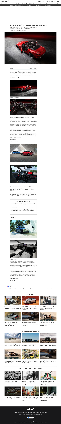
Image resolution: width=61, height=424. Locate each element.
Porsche (16, 134)
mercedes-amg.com (13, 139)
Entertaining (51, 3)
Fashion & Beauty (31, 3)
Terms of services (21, 209)
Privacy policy (38, 412)
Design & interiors (12, 3)
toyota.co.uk (12, 280)
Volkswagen (30, 71)
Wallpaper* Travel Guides (47, 5)
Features (25, 30)
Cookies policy (44, 412)
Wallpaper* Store (57, 3)
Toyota (12, 71)
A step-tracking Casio (38, 5)
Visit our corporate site (40, 421)
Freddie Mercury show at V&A (19, 5)
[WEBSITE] (10, 286)
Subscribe (55, 1)
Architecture (6, 3)
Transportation (42, 3)
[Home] (2, 3)
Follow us (31, 68)
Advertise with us (22, 414)
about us (15, 412)
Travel (47, 3)
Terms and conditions (31, 412)
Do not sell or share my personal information (34, 414)
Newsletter (35, 68)
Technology (37, 3)
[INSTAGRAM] (7, 286)
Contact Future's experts (22, 412)
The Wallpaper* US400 (29, 5)
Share (12, 68)
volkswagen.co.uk (13, 197)
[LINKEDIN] (9, 286)
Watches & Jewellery (24, 3)
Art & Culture (18, 3)
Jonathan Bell (13, 30)
